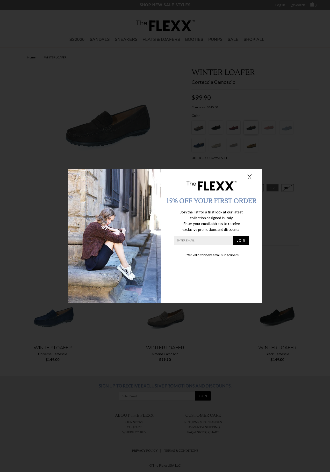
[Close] (249, 176)
